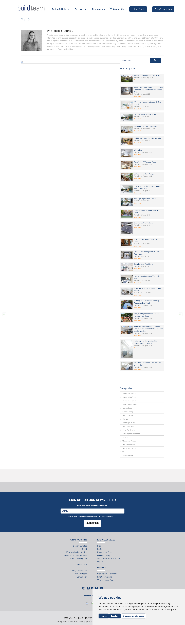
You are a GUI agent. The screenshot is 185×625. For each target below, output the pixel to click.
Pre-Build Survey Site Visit (75, 555)
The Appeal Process (129, 441)
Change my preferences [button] (133, 616)
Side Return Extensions (107, 573)
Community (82, 577)
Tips (123, 452)
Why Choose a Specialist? (108, 558)
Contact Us (118, 9)
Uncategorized (127, 455)
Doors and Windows (129, 404)
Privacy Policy (62, 622)
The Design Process (129, 448)
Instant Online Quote (77, 558)
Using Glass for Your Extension (145, 114)
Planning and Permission (131, 434)
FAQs (99, 549)
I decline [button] (114, 616)
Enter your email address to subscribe (92, 505)
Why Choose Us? (79, 570)
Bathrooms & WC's (129, 393)
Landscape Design (128, 423)
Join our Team (81, 573)
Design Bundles (80, 546)
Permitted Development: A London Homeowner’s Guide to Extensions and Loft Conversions (148, 328)
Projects (125, 437)
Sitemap (82, 622)
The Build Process (128, 445)
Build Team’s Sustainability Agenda (147, 138)
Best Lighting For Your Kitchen (145, 199)
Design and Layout (129, 401)
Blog (99, 546)
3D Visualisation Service (76, 552)
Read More (137, 80)
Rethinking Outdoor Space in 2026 (147, 75)
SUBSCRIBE (92, 523)
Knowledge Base (104, 552)
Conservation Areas (129, 397)
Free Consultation (163, 9)
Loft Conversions (128, 426)
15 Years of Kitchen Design (144, 174)
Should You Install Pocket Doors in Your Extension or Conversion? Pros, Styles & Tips (148, 89)
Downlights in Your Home (143, 264)
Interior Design (127, 415)
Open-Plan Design (128, 430)
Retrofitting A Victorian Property (146, 162)
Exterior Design (127, 408)
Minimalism (138, 150)
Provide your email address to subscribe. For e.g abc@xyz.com (90, 516)
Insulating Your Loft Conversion (145, 126)
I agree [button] (103, 616)
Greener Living (127, 412)
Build (84, 549)
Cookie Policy (73, 622)
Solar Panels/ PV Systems (143, 223)
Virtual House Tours (105, 580)
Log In (100, 561)
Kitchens (125, 419)
